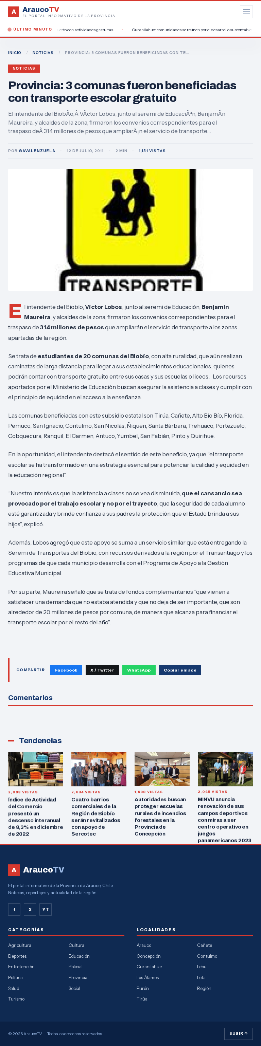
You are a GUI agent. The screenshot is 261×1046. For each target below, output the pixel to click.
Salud (13, 988)
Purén (143, 988)
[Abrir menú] (246, 11)
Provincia (78, 977)
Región (204, 988)
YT (45, 909)
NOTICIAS (43, 52)
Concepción (149, 956)
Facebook (66, 670)
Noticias (24, 68)
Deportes (17, 956)
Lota (201, 977)
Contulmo (207, 956)
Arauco (144, 945)
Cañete (204, 945)
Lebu (202, 966)
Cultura (76, 945)
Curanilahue (149, 966)
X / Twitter (102, 670)
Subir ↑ (238, 1033)
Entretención (21, 966)
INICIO (14, 52)
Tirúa (142, 999)
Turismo (16, 999)
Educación (79, 956)
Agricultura (19, 945)
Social (74, 988)
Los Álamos (148, 977)
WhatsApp (139, 670)
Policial (76, 966)
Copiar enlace (180, 670)
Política (15, 977)
